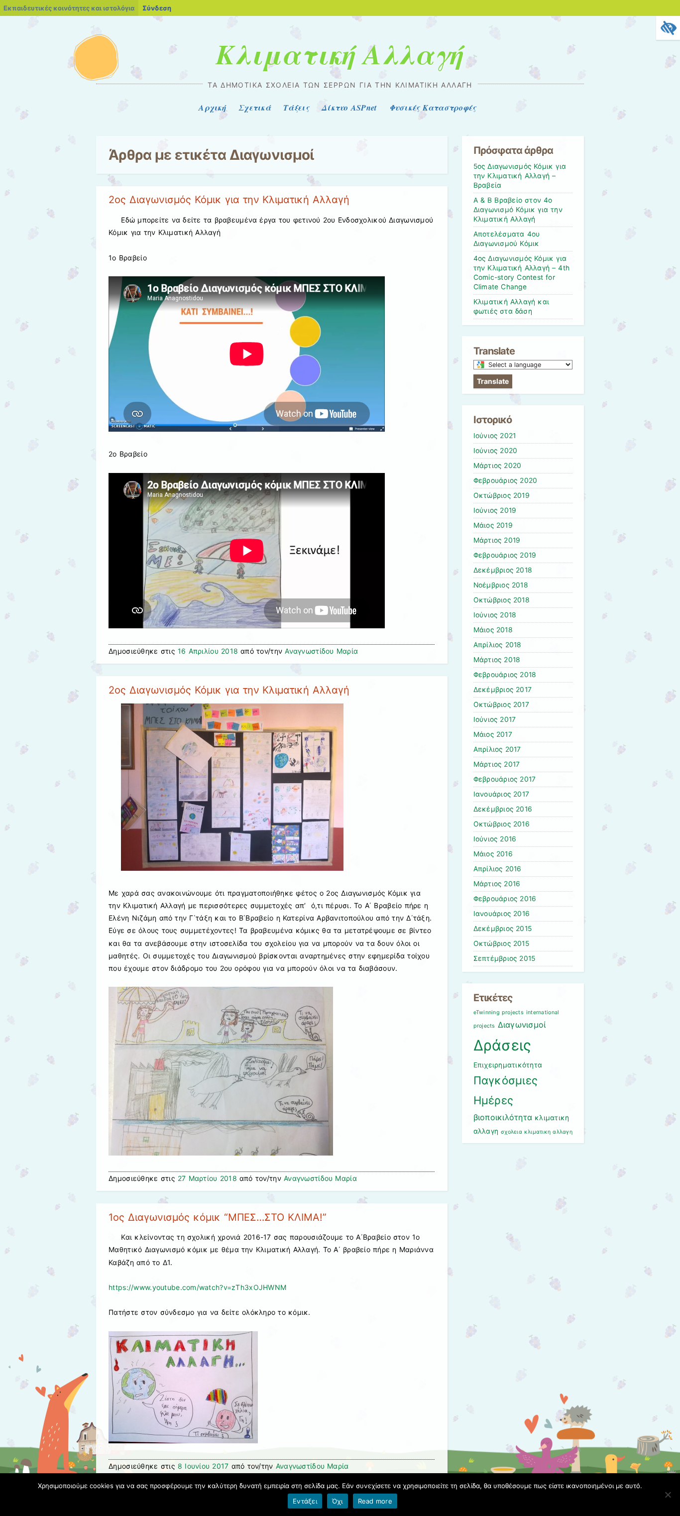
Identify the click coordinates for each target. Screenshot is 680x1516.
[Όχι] (668, 1495)
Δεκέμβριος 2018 (503, 570)
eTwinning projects (498, 1012)
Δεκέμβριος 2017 (502, 690)
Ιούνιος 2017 (494, 719)
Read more (375, 1501)
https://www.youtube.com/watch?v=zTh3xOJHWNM (197, 1287)
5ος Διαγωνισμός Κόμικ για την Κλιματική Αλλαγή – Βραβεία (520, 175)
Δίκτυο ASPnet (349, 107)
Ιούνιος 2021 (494, 436)
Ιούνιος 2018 (495, 615)
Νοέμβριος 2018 (500, 585)
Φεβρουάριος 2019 (505, 555)
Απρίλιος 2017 (497, 749)
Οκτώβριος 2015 (501, 943)
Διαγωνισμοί (522, 1025)
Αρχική (212, 107)
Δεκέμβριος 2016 (503, 809)
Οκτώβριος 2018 (501, 600)
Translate (493, 381)
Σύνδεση (156, 8)
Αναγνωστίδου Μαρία (321, 651)
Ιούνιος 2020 (495, 451)
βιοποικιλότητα (503, 1117)
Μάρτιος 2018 (497, 660)
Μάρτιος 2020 (497, 465)
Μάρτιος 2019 (497, 540)
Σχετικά (254, 107)
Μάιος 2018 (493, 630)
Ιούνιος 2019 (495, 510)
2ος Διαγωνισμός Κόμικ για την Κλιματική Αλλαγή (229, 200)
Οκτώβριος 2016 (501, 824)
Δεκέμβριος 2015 (502, 929)
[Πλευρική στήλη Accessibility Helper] (668, 28)
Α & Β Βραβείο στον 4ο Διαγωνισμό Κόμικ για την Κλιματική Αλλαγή (518, 209)
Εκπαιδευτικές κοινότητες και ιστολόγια (68, 8)
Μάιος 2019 (493, 525)
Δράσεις (502, 1045)
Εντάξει (305, 1501)
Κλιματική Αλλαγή (340, 53)
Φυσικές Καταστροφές (432, 107)
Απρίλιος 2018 (497, 645)
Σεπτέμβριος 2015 (504, 958)
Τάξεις (296, 107)
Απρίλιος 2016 (497, 869)
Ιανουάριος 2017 (501, 794)
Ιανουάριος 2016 (501, 914)
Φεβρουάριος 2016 (505, 899)
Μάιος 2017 (492, 734)
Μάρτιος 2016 (497, 884)
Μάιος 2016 (493, 854)
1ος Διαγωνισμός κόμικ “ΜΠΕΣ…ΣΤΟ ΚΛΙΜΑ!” (217, 1217)
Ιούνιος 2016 (495, 839)
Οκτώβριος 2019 (501, 495)
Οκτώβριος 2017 (501, 704)
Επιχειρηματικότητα (508, 1065)
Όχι (337, 1501)
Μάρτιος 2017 (496, 764)
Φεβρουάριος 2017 (504, 779)
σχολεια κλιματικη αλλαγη (536, 1132)
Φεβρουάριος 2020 (505, 480)
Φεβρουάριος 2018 (505, 675)
